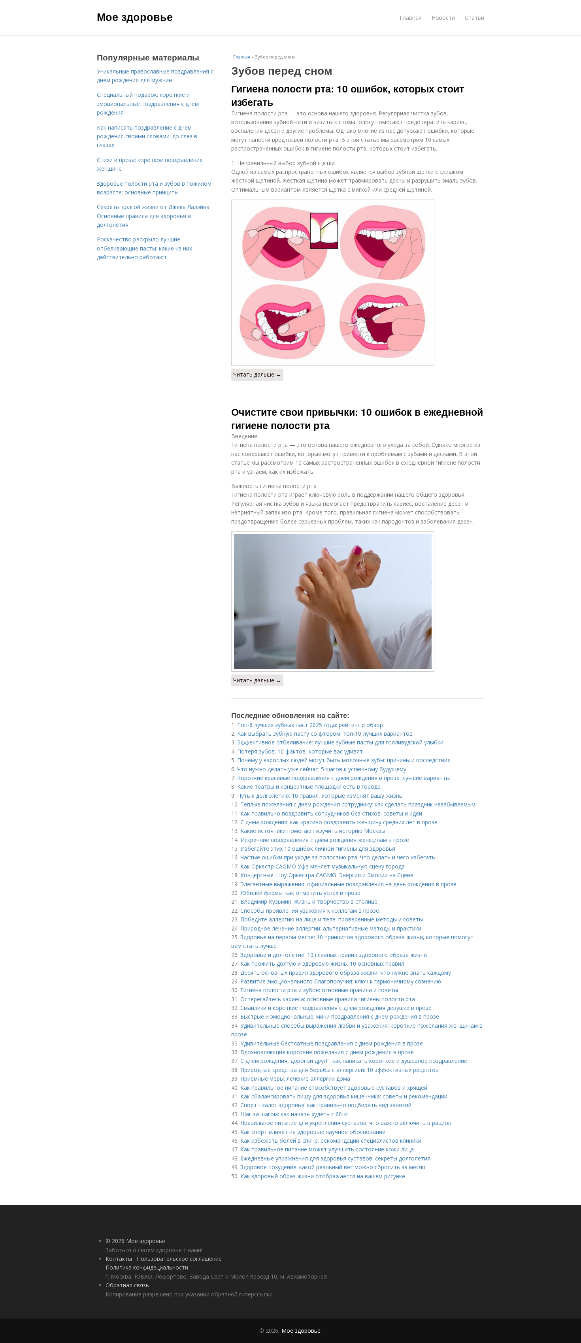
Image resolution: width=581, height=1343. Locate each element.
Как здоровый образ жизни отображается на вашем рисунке (322, 1176)
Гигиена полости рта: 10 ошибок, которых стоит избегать (347, 95)
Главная (411, 17)
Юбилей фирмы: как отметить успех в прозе (300, 893)
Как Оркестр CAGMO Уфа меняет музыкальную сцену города (322, 866)
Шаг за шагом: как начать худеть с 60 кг (294, 1114)
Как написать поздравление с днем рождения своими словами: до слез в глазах (147, 136)
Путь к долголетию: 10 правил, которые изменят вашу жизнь (319, 795)
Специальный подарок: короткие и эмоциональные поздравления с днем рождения (148, 103)
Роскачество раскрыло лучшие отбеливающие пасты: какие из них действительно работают (144, 248)
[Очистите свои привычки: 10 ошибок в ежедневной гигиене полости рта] (357, 601)
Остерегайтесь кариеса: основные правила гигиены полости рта (327, 999)
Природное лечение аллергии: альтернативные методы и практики (330, 928)
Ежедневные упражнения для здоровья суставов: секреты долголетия (335, 1158)
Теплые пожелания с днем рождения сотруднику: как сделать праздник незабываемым (357, 804)
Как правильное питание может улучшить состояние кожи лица (327, 1149)
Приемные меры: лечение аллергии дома (295, 1078)
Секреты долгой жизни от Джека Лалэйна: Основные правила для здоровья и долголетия (154, 215)
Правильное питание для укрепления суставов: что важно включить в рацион (345, 1122)
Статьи (474, 17)
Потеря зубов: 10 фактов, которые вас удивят (300, 751)
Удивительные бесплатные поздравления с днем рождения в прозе (331, 1043)
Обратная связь (127, 1285)
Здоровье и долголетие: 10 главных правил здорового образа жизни (333, 955)
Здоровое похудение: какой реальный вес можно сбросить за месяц (332, 1167)
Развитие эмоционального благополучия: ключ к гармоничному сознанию (340, 981)
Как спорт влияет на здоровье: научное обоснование (312, 1132)
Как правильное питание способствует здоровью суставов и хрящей (333, 1087)
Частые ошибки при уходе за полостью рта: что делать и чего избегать (337, 857)
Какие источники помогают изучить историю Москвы (312, 830)
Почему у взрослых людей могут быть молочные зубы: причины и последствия (344, 760)
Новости (443, 17)
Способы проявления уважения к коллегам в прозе (309, 910)
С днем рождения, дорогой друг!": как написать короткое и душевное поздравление (353, 1060)
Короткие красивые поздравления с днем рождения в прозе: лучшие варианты (343, 778)
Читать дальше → (257, 374)
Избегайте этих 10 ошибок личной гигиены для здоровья (317, 848)
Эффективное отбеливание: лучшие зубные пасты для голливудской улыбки (340, 742)
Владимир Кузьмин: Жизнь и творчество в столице (308, 901)
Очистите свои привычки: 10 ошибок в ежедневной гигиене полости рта (357, 418)
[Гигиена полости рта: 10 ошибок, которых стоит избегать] (357, 283)
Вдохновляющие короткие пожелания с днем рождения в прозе (327, 1052)
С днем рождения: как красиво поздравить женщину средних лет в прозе (339, 822)
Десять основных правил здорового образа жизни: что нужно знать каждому (345, 972)
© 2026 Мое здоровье (135, 1241)
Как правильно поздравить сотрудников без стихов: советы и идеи (331, 813)
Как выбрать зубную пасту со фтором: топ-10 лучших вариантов (325, 733)
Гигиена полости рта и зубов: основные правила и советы (319, 990)
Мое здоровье (135, 16)
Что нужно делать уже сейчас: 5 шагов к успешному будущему (321, 769)
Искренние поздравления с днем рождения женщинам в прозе (324, 840)
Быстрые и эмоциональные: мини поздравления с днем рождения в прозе (339, 1016)
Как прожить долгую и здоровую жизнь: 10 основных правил (322, 963)
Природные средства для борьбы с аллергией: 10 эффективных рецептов (339, 1070)
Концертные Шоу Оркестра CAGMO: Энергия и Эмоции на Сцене (326, 875)
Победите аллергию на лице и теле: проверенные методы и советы (331, 919)
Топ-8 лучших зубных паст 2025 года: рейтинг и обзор (310, 725)
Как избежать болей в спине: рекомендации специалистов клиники (330, 1140)
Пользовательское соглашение (179, 1258)
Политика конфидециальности (147, 1267)
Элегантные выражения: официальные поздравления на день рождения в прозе (348, 884)
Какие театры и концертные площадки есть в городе (309, 786)
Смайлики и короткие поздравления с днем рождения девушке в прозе (336, 1007)
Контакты (119, 1258)
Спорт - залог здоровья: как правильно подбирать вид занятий (325, 1105)
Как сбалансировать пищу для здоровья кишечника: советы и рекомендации (343, 1096)
